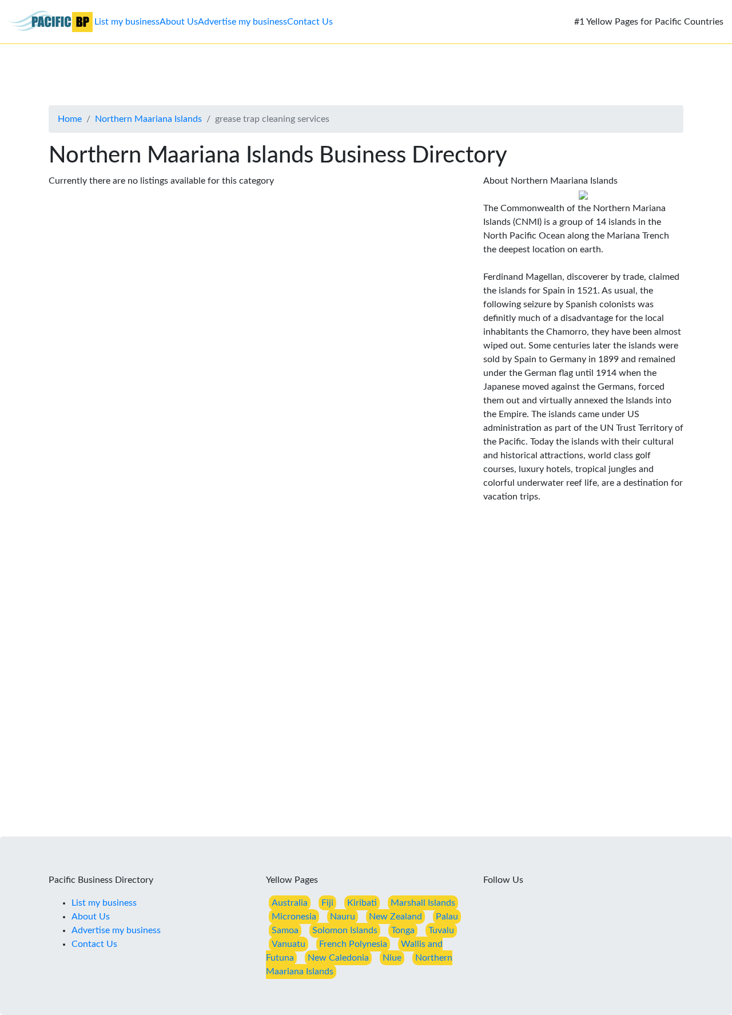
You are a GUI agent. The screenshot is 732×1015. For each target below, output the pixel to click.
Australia (290, 902)
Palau (447, 916)
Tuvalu (441, 930)
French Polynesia (353, 944)
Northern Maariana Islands (148, 119)
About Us (179, 21)
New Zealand (395, 916)
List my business (127, 21)
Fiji (327, 902)
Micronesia (294, 916)
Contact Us (310, 21)
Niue (392, 957)
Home (70, 119)
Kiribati (362, 902)
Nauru (342, 916)
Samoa (285, 930)
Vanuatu (288, 944)
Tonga (403, 930)
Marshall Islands (423, 902)
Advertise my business (242, 21)
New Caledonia (338, 957)
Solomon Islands (344, 930)
